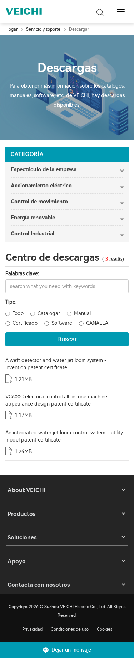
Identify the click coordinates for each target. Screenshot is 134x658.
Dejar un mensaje (71, 650)
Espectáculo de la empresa (43, 169)
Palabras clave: (22, 274)
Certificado (25, 323)
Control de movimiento (39, 201)
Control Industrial (32, 233)
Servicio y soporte (43, 29)
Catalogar (49, 313)
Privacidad (32, 629)
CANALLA (97, 323)
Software (61, 323)
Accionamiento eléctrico (41, 185)
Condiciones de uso (70, 629)
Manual (82, 313)
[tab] (67, 170)
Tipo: (11, 302)
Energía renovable (33, 217)
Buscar (67, 339)
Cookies (104, 629)
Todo (18, 313)
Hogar (11, 29)
